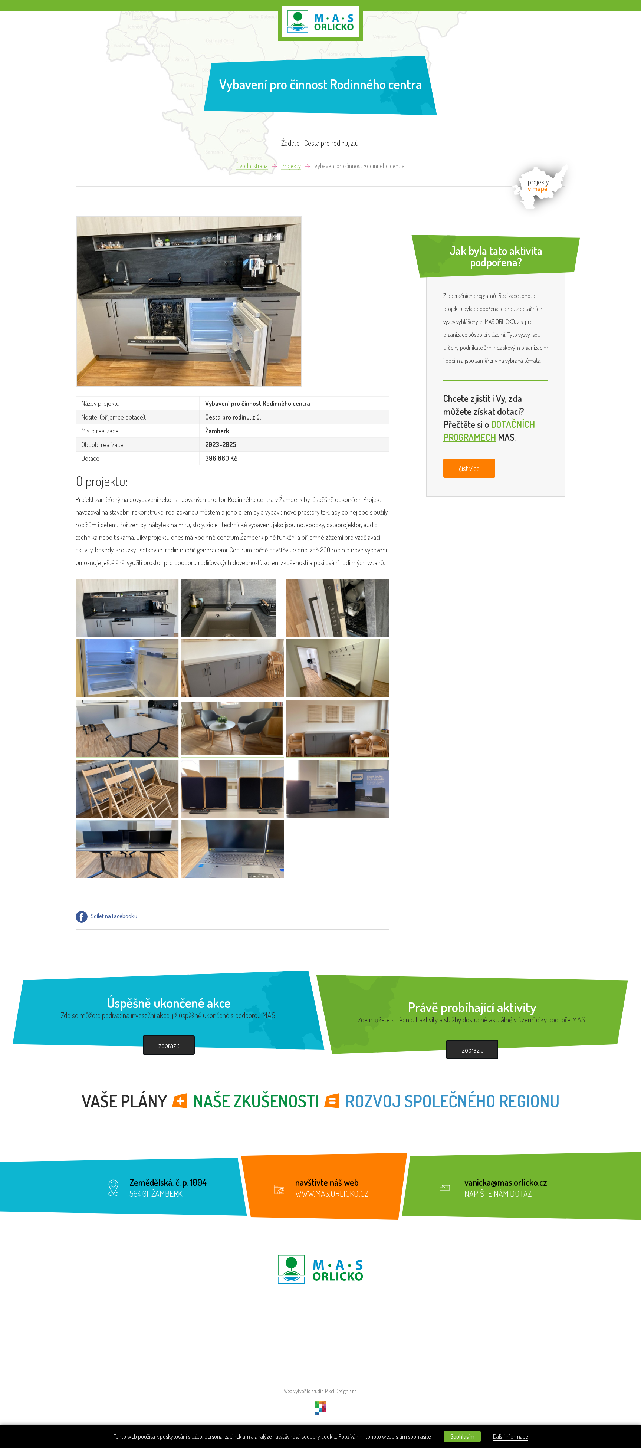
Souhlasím (462, 1436)
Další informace (510, 1436)
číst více (469, 468)
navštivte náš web (327, 1182)
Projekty (291, 166)
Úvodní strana (252, 166)
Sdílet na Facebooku (114, 916)
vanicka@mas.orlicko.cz (505, 1182)
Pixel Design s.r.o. (341, 1391)
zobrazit (168, 1045)
